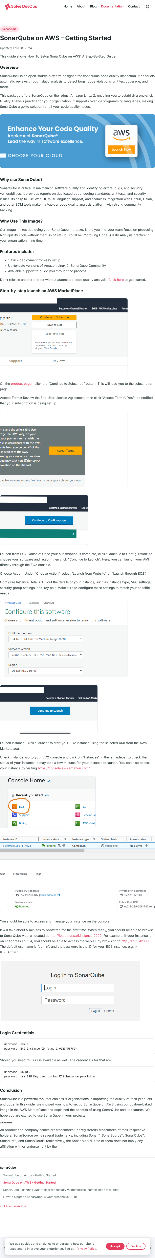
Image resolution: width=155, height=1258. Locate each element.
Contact (134, 6)
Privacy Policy (86, 1249)
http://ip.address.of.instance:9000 (76, 936)
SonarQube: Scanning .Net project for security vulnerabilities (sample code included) (61, 1189)
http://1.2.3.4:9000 (135, 941)
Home (68, 6)
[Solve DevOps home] (20, 6)
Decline (136, 1246)
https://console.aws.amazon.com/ (64, 768)
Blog (93, 6)
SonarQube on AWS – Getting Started (29, 1182)
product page (21, 384)
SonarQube (8, 1167)
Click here (116, 280)
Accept (115, 1246)
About (81, 6)
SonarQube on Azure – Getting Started (29, 1175)
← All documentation (13, 1206)
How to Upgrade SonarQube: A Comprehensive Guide (40, 1196)
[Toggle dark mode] (147, 6)
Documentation (112, 6)
